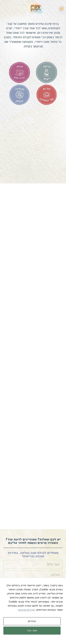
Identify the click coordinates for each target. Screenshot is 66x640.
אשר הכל (32, 630)
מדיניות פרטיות (26, 610)
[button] (61, 9)
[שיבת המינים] (35, 9)
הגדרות (32, 621)
